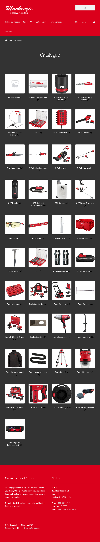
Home (10, 40)
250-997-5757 (64, 503)
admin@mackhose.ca (67, 509)
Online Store (41, 22)
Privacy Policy (11, 528)
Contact (8, 31)
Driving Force (56, 22)
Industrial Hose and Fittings (16, 22)
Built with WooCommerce (29, 528)
